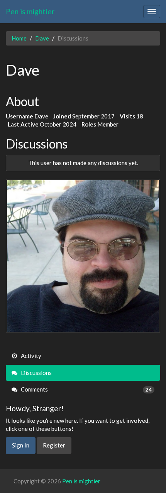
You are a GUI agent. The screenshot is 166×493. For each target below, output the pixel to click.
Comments (86, 389)
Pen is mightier (30, 11)
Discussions (36, 372)
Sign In (20, 445)
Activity (30, 355)
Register (54, 445)
